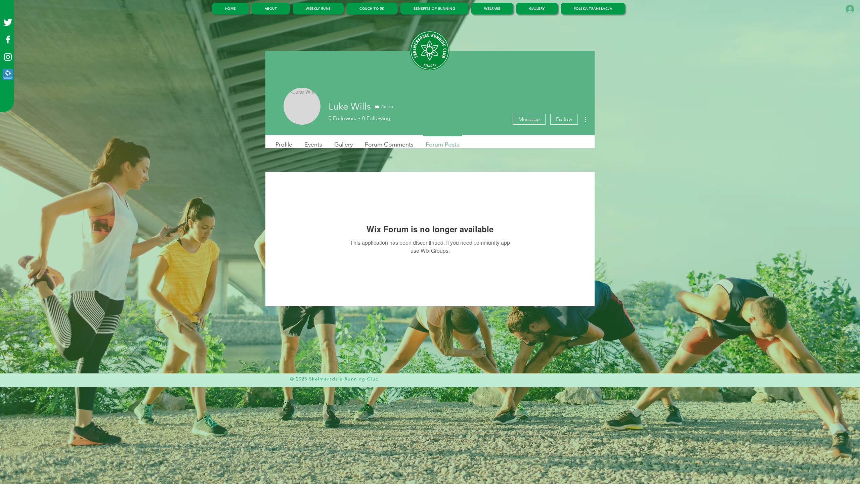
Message (529, 119)
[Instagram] (8, 57)
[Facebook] (8, 39)
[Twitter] (8, 22)
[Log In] (848, 9)
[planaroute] (8, 74)
